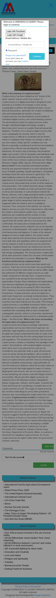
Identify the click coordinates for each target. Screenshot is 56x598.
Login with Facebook (16, 31)
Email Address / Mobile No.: (19, 38)
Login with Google (15, 35)
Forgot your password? (16, 55)
